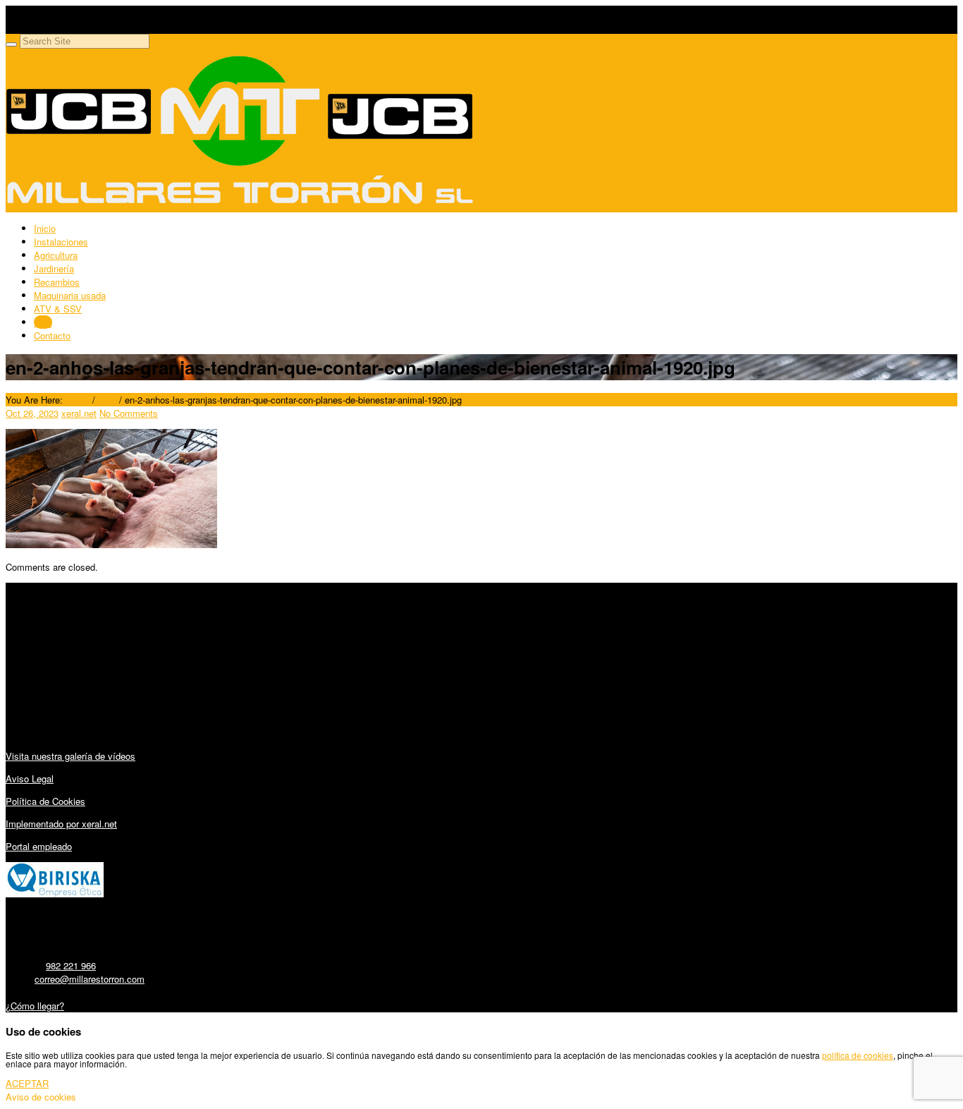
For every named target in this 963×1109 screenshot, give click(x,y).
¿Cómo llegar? (35, 1005)
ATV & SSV (58, 308)
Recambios (57, 282)
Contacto (52, 335)
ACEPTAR (27, 1083)
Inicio (45, 228)
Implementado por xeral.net (61, 823)
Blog (43, 322)
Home (78, 399)
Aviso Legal (30, 778)
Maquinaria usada (70, 295)
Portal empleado (39, 846)
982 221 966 (71, 965)
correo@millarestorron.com (90, 979)
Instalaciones (61, 241)
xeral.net (79, 413)
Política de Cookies (45, 801)
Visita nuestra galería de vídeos (70, 756)
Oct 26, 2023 (32, 413)
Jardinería (54, 268)
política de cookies (857, 1055)
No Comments (128, 413)
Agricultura (56, 255)
